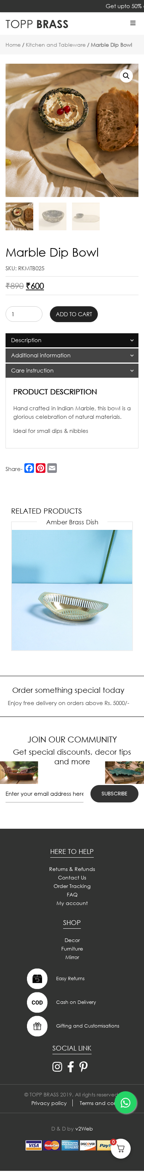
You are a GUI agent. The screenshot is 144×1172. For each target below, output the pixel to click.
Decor (72, 940)
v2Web (84, 1128)
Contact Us (72, 877)
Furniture (72, 948)
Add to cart (74, 314)
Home (13, 44)
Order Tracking (72, 885)
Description (26, 340)
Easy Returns (70, 978)
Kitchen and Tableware (56, 44)
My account (72, 902)
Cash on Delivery (75, 1002)
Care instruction (32, 370)
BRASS (37, 24)
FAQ (72, 894)
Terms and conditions (106, 1102)
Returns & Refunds (72, 868)
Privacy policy (49, 1102)
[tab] (72, 340)
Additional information (41, 355)
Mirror (72, 957)
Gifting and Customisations (87, 1026)
